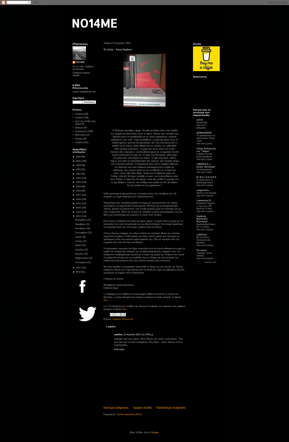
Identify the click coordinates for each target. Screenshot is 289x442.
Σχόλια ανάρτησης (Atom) (129, 414)
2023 (78, 169)
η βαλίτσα (202, 234)
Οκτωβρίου (80, 228)
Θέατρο (78, 127)
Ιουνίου (79, 241)
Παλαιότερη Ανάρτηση (170, 407)
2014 (78, 207)
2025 (78, 161)
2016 (78, 199)
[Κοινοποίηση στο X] (118, 314)
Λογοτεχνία (127, 319)
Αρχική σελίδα (142, 407)
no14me (79, 117)
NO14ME (94, 22)
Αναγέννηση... (203, 122)
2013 (78, 212)
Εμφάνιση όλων (210, 262)
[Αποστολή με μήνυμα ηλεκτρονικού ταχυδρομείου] (111, 314)
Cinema (79, 114)
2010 (78, 272)
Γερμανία (116, 319)
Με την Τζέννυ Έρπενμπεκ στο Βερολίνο (203, 240)
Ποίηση (78, 138)
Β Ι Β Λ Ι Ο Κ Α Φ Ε (206, 177)
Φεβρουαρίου (82, 258)
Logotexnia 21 (204, 200)
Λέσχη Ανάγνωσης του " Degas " (206, 149)
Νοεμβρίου (80, 224)
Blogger (155, 432)
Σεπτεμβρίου (81, 232)
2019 (78, 186)
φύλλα (200, 119)
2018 (78, 190)
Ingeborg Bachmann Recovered (202, 219)
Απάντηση (119, 349)
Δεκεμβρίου (81, 220)
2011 (78, 267)
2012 (78, 216)
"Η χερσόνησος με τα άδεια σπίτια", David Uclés (206, 138)
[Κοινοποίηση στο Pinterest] (124, 314)
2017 (78, 195)
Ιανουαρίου (81, 262)
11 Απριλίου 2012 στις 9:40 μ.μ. (138, 334)
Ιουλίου (79, 237)
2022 (78, 174)
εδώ (105, 300)
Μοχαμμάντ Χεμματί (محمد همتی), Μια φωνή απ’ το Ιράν (205, 206)
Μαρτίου (79, 254)
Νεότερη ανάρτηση (116, 407)
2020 (78, 182)
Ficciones (202, 250)
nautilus (118, 334)
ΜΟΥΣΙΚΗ (80, 135)
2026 (78, 156)
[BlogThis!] (114, 314)
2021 (78, 178)
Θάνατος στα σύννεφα (206, 193)
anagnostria (203, 190)
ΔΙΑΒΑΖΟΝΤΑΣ (204, 133)
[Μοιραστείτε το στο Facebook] (121, 314)
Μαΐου (78, 245)
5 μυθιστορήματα (204, 169)
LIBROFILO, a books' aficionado (206, 165)
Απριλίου (80, 249)
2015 (78, 203)
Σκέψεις (79, 142)
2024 (78, 165)
